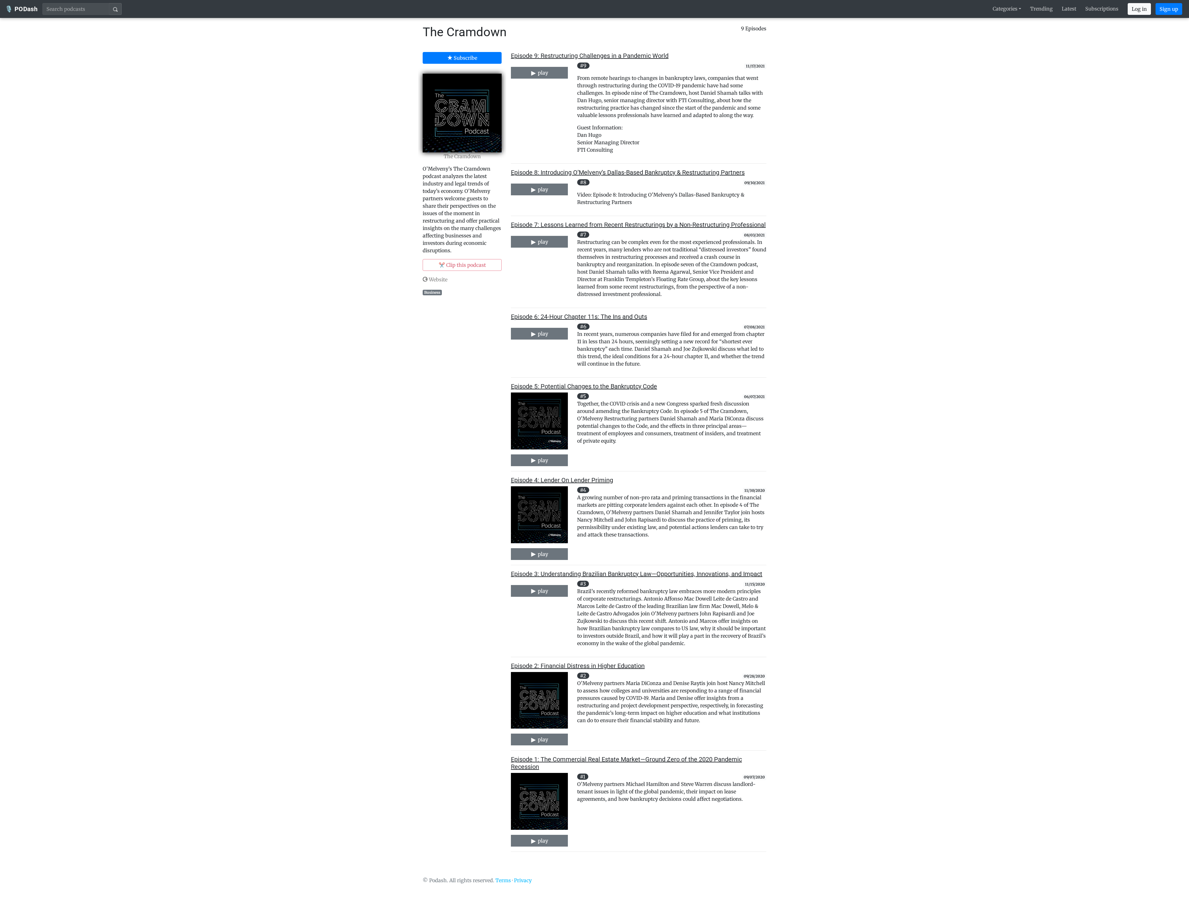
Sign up (1169, 9)
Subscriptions (1101, 9)
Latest (1069, 9)
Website (437, 279)
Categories (1005, 9)
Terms (503, 880)
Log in (1139, 9)
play (542, 73)
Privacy (523, 880)
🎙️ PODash (21, 9)
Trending (1041, 9)
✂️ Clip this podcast (462, 265)
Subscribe (464, 58)
